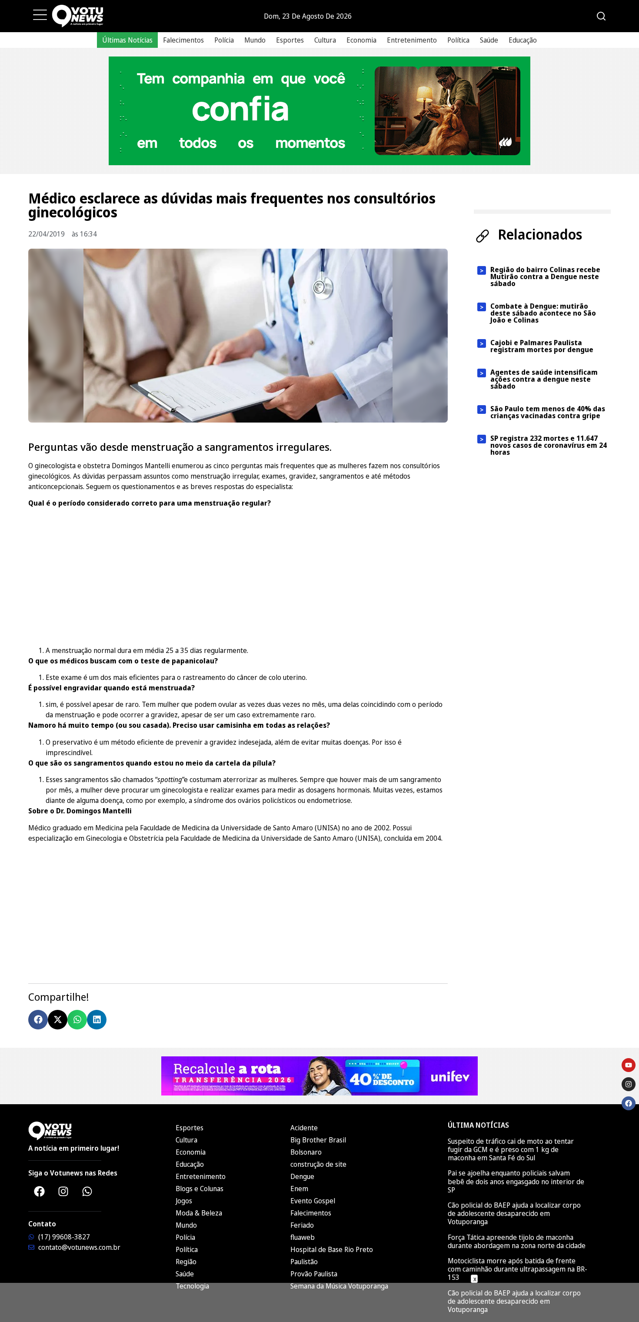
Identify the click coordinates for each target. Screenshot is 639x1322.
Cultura (325, 40)
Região (186, 1261)
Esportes (290, 40)
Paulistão (304, 1261)
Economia (361, 40)
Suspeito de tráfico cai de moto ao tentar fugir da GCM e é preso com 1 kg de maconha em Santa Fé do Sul (511, 1149)
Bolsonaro (306, 1152)
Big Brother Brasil (318, 1140)
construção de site (318, 1164)
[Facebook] (39, 1191)
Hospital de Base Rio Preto (331, 1249)
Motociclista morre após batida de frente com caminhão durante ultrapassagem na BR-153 (517, 1269)
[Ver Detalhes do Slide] (319, 111)
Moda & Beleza (199, 1213)
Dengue (302, 1176)
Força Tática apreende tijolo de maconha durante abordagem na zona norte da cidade (517, 1241)
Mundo (255, 40)
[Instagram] (63, 1191)
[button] (38, 1019)
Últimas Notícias (127, 40)
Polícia (224, 40)
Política (458, 40)
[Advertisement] (238, 575)
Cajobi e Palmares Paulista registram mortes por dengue (541, 346)
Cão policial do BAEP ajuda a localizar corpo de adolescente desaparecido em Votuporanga (514, 1213)
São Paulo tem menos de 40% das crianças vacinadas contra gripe (547, 412)
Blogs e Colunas (199, 1188)
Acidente (304, 1127)
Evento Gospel (312, 1200)
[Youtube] (629, 1065)
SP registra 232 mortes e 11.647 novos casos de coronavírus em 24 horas (548, 445)
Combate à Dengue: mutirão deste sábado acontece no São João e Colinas (543, 313)
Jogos (184, 1200)
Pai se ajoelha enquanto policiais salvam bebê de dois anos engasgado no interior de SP (516, 1181)
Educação (523, 40)
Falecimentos (183, 40)
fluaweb (302, 1237)
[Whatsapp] (87, 1191)
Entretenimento (412, 40)
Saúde (489, 40)
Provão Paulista (313, 1274)
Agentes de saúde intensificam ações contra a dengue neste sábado (544, 379)
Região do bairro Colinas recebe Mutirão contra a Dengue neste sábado (545, 276)
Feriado (302, 1225)
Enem (299, 1188)
